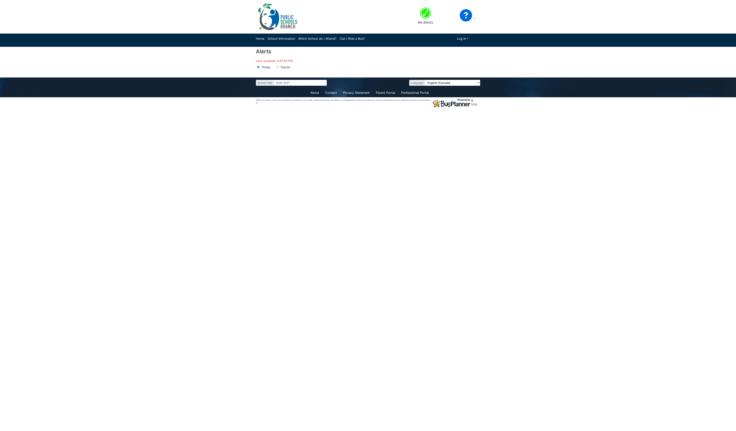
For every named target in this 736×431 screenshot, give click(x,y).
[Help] (467, 19)
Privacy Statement (356, 93)
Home (260, 38)
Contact (331, 93)
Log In (461, 38)
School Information (281, 38)
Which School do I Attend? (317, 38)
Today (265, 67)
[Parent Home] (277, 16)
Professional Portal (415, 93)
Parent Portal (385, 93)
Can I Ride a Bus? (352, 38)
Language (417, 82)
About (314, 93)
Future (285, 67)
